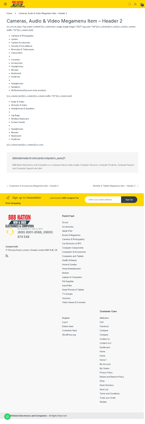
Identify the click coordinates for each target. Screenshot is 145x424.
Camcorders (17, 53)
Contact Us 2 (105, 343)
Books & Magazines (71, 235)
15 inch (65, 222)
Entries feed (67, 326)
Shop (102, 381)
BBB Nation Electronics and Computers (27, 415)
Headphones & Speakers (22, 108)
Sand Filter (67, 285)
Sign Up (129, 199)
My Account (105, 364)
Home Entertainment (71, 268)
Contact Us (105, 339)
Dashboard (105, 347)
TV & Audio (67, 294)
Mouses (14, 70)
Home (9, 13)
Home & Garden (69, 264)
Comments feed (69, 330)
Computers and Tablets (73, 256)
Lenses (14, 39)
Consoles (15, 59)
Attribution (104, 318)
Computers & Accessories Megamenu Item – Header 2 (33, 186)
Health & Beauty (69, 260)
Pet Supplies (68, 281)
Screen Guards (18, 122)
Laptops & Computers (72, 277)
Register (66, 318)
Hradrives (15, 76)
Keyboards (16, 73)
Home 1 (103, 360)
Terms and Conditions (110, 393)
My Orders (104, 368)
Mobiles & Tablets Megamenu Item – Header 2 (115, 186)
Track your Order (108, 398)
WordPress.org (69, 334)
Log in (65, 322)
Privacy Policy (106, 372)
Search (129, 4)
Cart (101, 322)
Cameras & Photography (73, 239)
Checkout (104, 326)
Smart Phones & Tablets (73, 289)
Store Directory (107, 385)
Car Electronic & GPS (71, 243)
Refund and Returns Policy (112, 377)
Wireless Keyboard (20, 119)
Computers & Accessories (74, 252)
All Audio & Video (19, 105)
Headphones (17, 66)
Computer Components (72, 248)
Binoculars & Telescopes (22, 49)
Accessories (16, 63)
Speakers (15, 87)
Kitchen (65, 273)
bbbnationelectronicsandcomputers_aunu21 (38, 158)
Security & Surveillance (21, 46)
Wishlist (103, 402)
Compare (104, 330)
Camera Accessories (20, 42)
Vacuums (66, 298)
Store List (104, 389)
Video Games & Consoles (74, 302)
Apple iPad (67, 231)
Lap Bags (15, 115)
